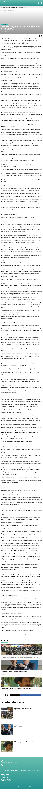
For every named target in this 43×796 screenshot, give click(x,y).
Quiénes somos (32, 786)
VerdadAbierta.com (22, 771)
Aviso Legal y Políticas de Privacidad (20, 786)
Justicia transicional (6, 7)
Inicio (2, 7)
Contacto (9, 786)
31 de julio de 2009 (4, 31)
